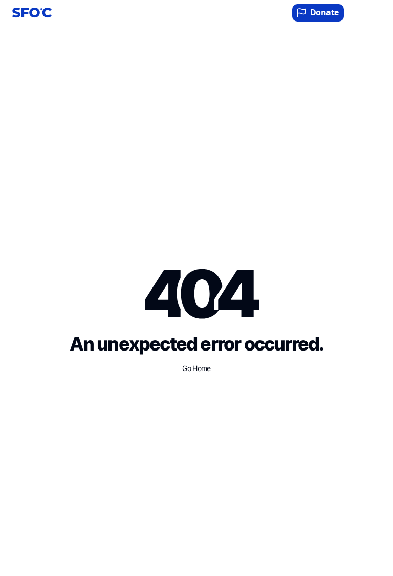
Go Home (196, 368)
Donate (324, 12)
